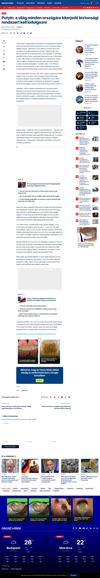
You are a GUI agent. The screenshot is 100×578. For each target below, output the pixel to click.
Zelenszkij (6, 490)
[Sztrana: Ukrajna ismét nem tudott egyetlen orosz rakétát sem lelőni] (95, 199)
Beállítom (39, 380)
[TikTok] (92, 8)
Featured (34, 488)
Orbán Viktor (65, 7)
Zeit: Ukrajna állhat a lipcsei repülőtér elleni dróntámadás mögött (39, 196)
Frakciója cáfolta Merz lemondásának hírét (33, 306)
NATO (25, 490)
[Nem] (98, 575)
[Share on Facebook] (10, 33)
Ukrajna (83, 474)
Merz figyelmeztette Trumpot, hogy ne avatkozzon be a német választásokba (48, 479)
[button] (94, 3)
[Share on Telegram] (20, 33)
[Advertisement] (40, 116)
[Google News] (90, 8)
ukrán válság (11, 7)
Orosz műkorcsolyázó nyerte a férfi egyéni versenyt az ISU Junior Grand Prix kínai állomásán (91, 62)
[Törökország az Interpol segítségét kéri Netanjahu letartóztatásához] (80, 88)
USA (50, 488)
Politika (4, 474)
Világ (4, 13)
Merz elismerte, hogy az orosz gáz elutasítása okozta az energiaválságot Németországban (10, 479)
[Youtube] (81, 118)
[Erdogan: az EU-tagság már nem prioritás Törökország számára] (95, 215)
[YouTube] (88, 8)
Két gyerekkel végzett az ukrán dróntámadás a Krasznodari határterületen (91, 48)
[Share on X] (14, 33)
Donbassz (33, 490)
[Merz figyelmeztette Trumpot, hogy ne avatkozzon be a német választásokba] (50, 466)
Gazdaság (79, 488)
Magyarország (30, 7)
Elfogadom (73, 575)
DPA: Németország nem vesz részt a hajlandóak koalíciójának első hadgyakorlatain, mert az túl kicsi (69, 480)
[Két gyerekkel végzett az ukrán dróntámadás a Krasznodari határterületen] (80, 50)
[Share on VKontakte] (17, 33)
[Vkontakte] (94, 8)
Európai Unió (47, 7)
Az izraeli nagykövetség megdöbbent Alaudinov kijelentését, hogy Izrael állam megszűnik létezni (84, 180)
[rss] (81, 128)
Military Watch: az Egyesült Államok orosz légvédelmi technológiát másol (84, 222)
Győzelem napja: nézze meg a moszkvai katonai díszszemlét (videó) (36, 334)
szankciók (39, 7)
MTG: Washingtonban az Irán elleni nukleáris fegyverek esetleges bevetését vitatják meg (85, 208)
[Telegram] (95, 8)
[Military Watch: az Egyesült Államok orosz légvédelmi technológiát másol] (95, 221)
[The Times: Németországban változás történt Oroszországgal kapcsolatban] (30, 466)
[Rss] (97, 8)
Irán (5, 7)
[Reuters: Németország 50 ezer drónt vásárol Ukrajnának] (89, 466)
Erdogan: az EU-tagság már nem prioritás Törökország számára (85, 215)
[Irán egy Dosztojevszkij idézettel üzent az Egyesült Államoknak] (95, 159)
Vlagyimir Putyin (21, 7)
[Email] (24, 33)
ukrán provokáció (45, 490)
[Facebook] (84, 8)
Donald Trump (56, 7)
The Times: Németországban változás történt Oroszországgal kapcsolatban (29, 479)
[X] (86, 8)
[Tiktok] (92, 118)
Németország (24, 390)
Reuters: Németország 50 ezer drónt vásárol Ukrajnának (89, 478)
